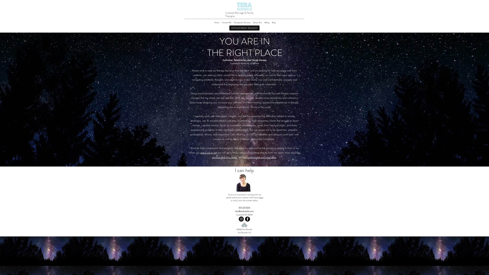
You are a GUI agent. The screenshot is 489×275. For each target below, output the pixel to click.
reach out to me (208, 152)
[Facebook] (247, 219)
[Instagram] (241, 219)
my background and (254, 157)
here (261, 197)
